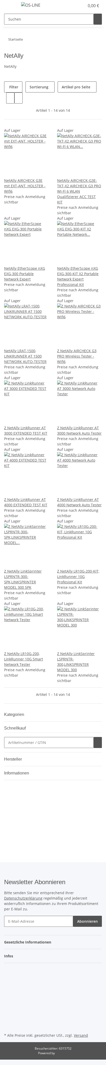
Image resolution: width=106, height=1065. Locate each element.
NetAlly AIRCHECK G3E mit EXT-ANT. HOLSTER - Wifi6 (25, 186)
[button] (75, 6)
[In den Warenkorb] (98, 742)
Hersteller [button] (13, 759)
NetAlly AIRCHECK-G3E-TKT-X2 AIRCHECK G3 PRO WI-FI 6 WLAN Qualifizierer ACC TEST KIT (79, 191)
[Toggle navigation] (10, 6)
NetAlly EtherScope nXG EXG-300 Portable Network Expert (24, 274)
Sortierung (39, 87)
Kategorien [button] (14, 714)
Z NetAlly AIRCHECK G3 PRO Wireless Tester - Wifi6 (76, 356)
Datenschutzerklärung (23, 898)
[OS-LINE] (30, 5)
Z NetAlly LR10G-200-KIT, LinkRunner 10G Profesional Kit (78, 576)
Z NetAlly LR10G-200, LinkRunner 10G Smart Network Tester (23, 659)
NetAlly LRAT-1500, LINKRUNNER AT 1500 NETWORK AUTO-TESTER (25, 356)
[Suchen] (98, 19)
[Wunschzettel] (81, 6)
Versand (81, 1035)
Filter (13, 87)
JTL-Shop (62, 1053)
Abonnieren (87, 921)
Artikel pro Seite (76, 87)
